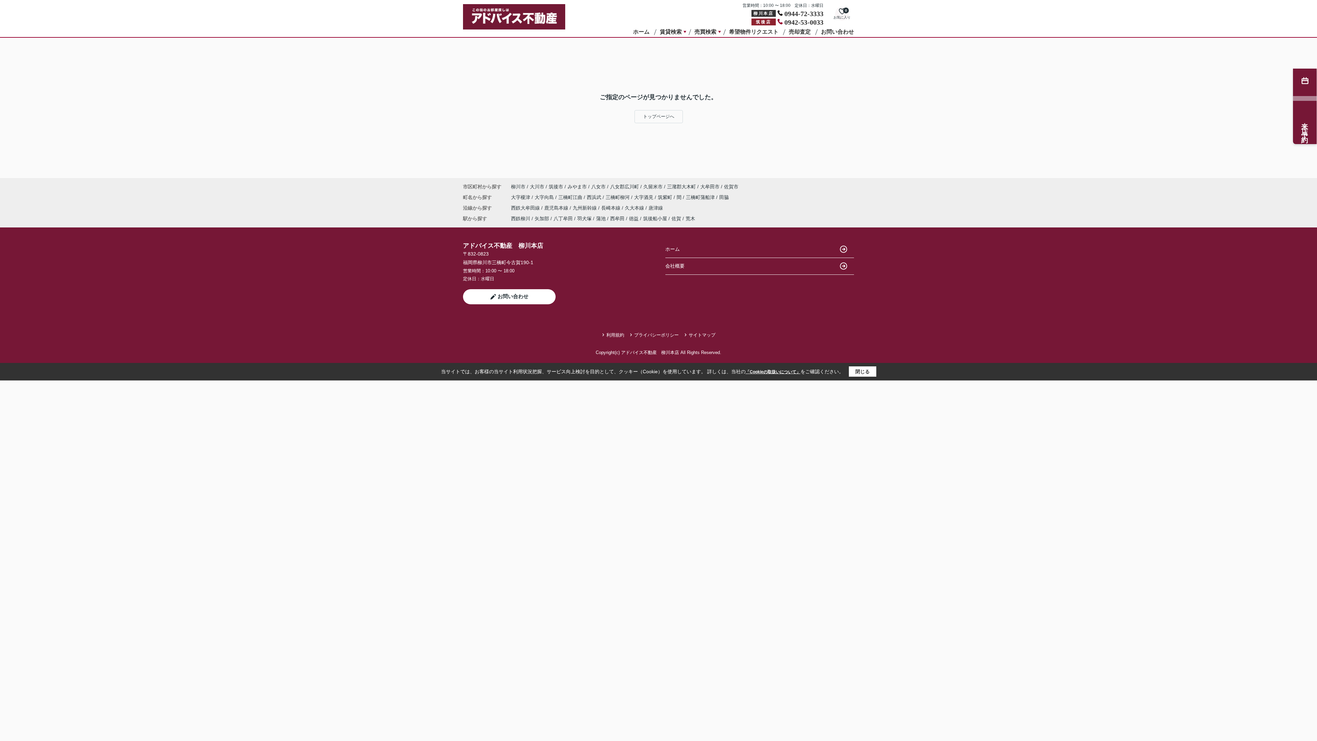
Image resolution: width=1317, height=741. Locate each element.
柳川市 (518, 186)
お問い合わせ (837, 32)
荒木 (690, 218)
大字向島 (545, 197)
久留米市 (653, 186)
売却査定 (800, 32)
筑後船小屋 (655, 218)
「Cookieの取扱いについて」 (773, 371)
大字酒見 (644, 197)
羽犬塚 (584, 218)
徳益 (634, 218)
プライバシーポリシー (656, 335)
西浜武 (595, 197)
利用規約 (615, 335)
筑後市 (556, 186)
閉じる (862, 371)
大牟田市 (710, 186)
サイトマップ (702, 335)
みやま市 (577, 186)
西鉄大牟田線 (526, 208)
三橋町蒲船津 (701, 197)
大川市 (537, 186)
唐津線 (656, 208)
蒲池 (601, 218)
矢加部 (542, 218)
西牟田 (617, 218)
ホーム (641, 32)
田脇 (724, 197)
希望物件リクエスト (754, 32)
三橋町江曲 (571, 197)
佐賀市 (731, 186)
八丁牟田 (563, 218)
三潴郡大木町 (681, 186)
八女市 (598, 186)
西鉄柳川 (520, 218)
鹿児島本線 (557, 208)
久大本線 (635, 208)
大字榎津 (521, 197)
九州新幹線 (585, 208)
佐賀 (676, 218)
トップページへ (658, 116)
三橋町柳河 (618, 197)
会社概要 (675, 266)
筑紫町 (666, 197)
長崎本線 (611, 208)
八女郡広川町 (624, 186)
